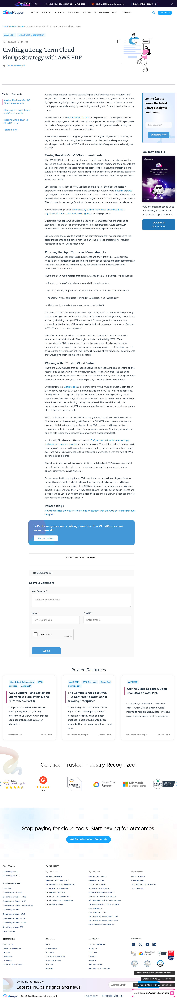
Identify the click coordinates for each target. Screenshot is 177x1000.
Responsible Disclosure (113, 996)
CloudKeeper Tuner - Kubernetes (18, 905)
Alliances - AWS (95, 965)
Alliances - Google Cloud (99, 969)
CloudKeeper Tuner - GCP (14, 901)
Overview (7, 888)
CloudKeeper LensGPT (13, 927)
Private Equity (137, 880)
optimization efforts (78, 118)
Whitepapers (51, 948)
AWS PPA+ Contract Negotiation (60, 884)
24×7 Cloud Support (97, 884)
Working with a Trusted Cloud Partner (16, 121)
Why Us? (35, 12)
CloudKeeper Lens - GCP (14, 918)
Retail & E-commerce (12, 949)
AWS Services (89, 682)
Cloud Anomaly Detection (57, 896)
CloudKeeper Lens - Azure (15, 923)
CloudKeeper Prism (54, 905)
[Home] (13, 12)
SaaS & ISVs (8, 945)
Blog (48, 944)
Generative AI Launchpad (57, 880)
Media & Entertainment (13, 965)
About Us (92, 948)
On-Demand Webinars (55, 956)
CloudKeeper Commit (12, 893)
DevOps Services (96, 880)
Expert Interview (53, 960)
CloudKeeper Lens (11, 910)
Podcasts (50, 952)
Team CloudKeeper (15, 66)
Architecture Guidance (98, 888)
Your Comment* (39, 591)
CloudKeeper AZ (10, 872)
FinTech (6, 953)
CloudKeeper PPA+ (11, 876)
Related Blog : (11, 130)
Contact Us (165, 13)
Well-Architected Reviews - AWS (103, 917)
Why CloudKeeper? (97, 944)
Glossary (49, 965)
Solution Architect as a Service (102, 896)
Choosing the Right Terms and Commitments (17, 111)
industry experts (123, 191)
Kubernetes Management (57, 888)
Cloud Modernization (97, 913)
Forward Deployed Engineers (101, 925)
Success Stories (102, 12)
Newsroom (93, 960)
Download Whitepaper (159, 225)
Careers (92, 956)
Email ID (88, 613)
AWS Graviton (137, 888)
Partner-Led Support (97, 876)
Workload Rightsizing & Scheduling (103, 905)
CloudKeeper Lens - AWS (14, 914)
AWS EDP (9, 35)
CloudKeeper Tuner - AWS (14, 897)
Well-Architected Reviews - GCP (103, 921)
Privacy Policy (91, 996)
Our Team (92, 952)
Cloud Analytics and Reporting (59, 900)
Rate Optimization (54, 876)
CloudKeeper (70, 387)
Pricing (115, 12)
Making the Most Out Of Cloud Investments (17, 102)
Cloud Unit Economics (55, 892)
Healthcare (7, 957)
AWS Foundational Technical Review (104, 900)
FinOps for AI (9, 931)
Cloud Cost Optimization (31, 35)
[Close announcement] (172, 4)
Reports (49, 969)
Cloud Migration (95, 909)
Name (35, 613)
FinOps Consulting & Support (101, 892)
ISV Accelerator (138, 876)
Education (7, 961)
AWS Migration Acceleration (143, 884)
